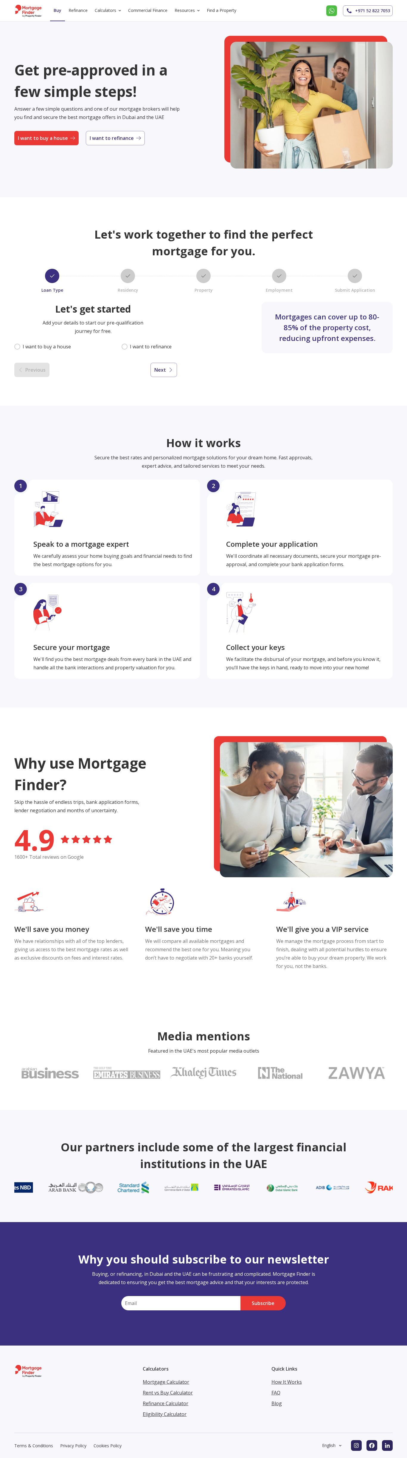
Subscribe (263, 1303)
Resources (185, 10)
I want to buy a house (43, 138)
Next (160, 370)
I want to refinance (112, 138)
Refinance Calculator (165, 1403)
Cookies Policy (108, 1445)
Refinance (78, 10)
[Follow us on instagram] (356, 1445)
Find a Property (221, 10)
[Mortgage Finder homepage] (28, 10)
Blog (276, 1403)
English (328, 1445)
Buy (57, 10)
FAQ (275, 1392)
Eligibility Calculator (165, 1414)
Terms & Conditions (33, 1445)
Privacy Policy (73, 1445)
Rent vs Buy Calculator (168, 1392)
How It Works (286, 1382)
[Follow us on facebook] (371, 1445)
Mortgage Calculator (166, 1382)
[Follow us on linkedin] (387, 1445)
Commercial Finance (147, 10)
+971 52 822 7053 (372, 10)
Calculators (105, 10)
